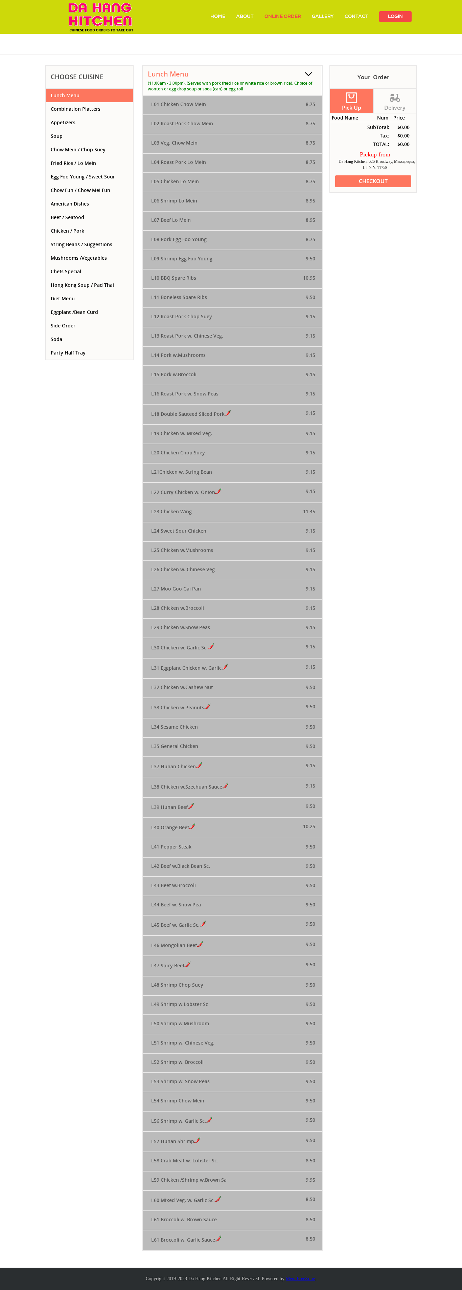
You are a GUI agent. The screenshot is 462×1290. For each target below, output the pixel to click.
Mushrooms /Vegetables (79, 258)
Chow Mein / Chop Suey (78, 149)
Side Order (63, 325)
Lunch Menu (65, 95)
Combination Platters (75, 109)
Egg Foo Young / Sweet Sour (83, 176)
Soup (57, 136)
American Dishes (70, 203)
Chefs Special (66, 271)
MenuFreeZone (300, 1278)
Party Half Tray (68, 352)
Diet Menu (63, 298)
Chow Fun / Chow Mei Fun (80, 190)
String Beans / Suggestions (81, 244)
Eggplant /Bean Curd (74, 312)
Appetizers (63, 122)
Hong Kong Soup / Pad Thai (82, 285)
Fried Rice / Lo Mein (73, 163)
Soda (56, 339)
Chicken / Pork (67, 231)
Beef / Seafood (67, 217)
